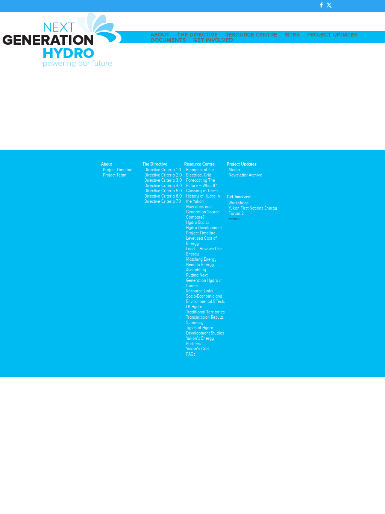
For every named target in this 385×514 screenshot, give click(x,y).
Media (234, 170)
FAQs (191, 354)
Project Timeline (117, 170)
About (160, 35)
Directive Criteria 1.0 (162, 170)
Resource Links (199, 291)
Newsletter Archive (245, 175)
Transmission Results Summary (205, 319)
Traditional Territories (205, 312)
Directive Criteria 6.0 (163, 196)
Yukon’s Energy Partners (200, 341)
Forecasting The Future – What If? (201, 183)
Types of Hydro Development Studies (205, 330)
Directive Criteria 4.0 (163, 185)
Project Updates (332, 35)
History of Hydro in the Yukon (203, 198)
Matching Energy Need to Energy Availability (201, 264)
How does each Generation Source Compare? (203, 212)
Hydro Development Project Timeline (204, 230)
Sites (292, 35)
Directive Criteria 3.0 (163, 180)
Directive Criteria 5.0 (163, 191)
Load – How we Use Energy (204, 251)
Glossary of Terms (202, 191)
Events (234, 219)
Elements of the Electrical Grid (200, 172)
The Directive (197, 35)
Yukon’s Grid (197, 349)
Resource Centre (251, 35)
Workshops (239, 203)
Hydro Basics (197, 222)
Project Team (114, 175)
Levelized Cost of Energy (201, 240)
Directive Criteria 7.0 (162, 201)
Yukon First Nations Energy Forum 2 (253, 210)
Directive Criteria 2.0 (163, 175)
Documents (168, 40)
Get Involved (213, 40)
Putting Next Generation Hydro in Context (204, 280)
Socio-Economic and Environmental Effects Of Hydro (205, 301)
